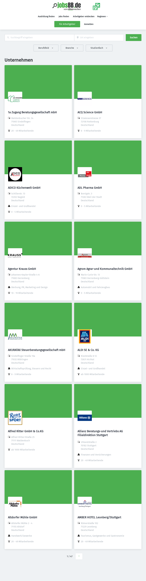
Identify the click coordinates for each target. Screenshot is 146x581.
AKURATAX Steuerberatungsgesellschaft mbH (36, 350)
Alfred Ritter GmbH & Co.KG (25, 431)
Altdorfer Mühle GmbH (22, 517)
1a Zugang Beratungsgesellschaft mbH (32, 112)
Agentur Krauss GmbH (22, 269)
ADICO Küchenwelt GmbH (24, 187)
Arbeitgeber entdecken (83, 16)
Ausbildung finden (46, 16)
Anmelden (88, 24)
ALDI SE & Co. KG (88, 350)
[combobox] (39, 37)
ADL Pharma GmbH (90, 187)
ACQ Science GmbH (90, 112)
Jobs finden (64, 16)
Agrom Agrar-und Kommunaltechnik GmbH (105, 269)
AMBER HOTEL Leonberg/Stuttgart (99, 517)
